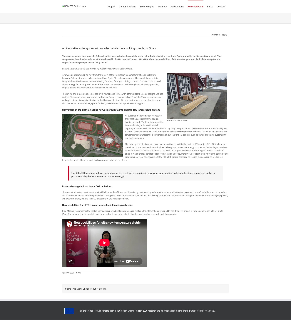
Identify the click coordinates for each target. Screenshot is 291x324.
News (78, 273)
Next (224, 35)
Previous (215, 35)
